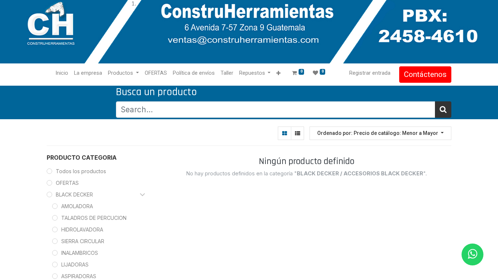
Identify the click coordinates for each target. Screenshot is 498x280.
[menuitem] (61, 73)
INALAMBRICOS (79, 253)
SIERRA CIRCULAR (82, 241)
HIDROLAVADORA (82, 229)
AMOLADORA (77, 206)
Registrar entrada (369, 73)
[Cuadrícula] (284, 133)
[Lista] (297, 133)
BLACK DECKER (74, 194)
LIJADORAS (75, 264)
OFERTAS (67, 183)
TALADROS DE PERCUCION (94, 218)
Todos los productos (81, 171)
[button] (278, 73)
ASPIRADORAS (78, 276)
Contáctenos (425, 74)
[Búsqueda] (443, 109)
